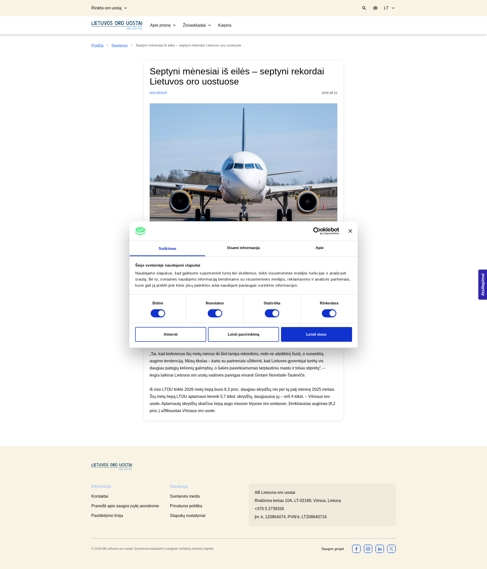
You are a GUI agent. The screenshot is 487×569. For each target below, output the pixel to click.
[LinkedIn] (379, 549)
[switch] (215, 313)
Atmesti (171, 334)
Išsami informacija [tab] (243, 248)
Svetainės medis (185, 496)
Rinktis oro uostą (106, 8)
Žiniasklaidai (194, 25)
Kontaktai (99, 496)
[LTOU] (111, 466)
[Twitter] (391, 549)
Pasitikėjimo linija (107, 515)
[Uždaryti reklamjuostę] (350, 231)
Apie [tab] (320, 248)
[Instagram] (368, 549)
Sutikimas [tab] (167, 248)
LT (386, 8)
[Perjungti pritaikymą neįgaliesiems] (375, 8)
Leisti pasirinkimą (243, 334)
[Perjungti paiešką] (364, 8)
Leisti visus (316, 334)
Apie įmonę (160, 25)
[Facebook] (356, 549)
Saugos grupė (332, 549)
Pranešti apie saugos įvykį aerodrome (125, 506)
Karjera (224, 25)
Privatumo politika (186, 506)
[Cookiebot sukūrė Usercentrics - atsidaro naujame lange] (317, 231)
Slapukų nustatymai (187, 515)
